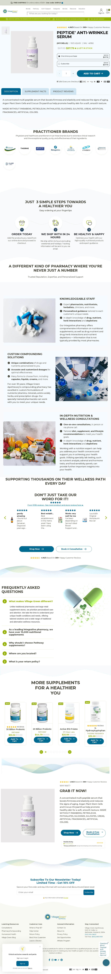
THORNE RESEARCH (95, 734)
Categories (56, 9)
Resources (73, 9)
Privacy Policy (62, 934)
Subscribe (89, 892)
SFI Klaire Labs (69, 732)
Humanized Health (9, 934)
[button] (5, 517)
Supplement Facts (35, 91)
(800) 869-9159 (97, 936)
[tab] (28, 601)
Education (82, 9)
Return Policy (34, 934)
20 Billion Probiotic (42, 729)
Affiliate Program (63, 941)
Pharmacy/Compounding (11, 931)
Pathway (36, 9)
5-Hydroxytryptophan (95, 729)
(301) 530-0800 (90, 934)
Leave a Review (35, 941)
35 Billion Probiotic (15, 729)
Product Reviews (63, 91)
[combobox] (55, 13)
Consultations (7, 928)
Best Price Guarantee (37, 937)
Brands (28, 9)
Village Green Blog (9, 937)
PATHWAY (16, 732)
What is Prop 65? (35, 928)
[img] (55, 502)
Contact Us (61, 928)
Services (64, 9)
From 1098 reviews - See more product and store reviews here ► (56, 505)
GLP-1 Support (46, 9)
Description (11, 91)
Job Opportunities (64, 937)
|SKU (85, 43)
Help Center (34, 931)
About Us (60, 931)
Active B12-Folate (69, 729)
